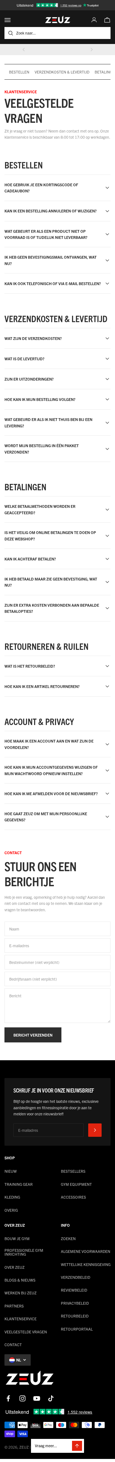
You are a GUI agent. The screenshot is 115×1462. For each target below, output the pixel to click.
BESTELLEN (19, 71)
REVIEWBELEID (74, 1290)
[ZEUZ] (29, 1379)
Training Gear (18, 1184)
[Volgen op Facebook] (8, 1398)
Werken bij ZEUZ (20, 1293)
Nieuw (10, 1171)
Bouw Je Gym (17, 1238)
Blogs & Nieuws (19, 1280)
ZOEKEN (68, 1238)
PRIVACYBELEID (75, 1303)
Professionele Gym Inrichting (23, 1252)
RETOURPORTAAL (77, 1329)
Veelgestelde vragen (25, 1332)
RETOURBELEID (74, 1316)
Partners (14, 1306)
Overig (11, 1210)
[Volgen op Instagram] (22, 1398)
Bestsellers (73, 1171)
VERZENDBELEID (75, 1277)
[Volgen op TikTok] (51, 1398)
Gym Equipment (76, 1184)
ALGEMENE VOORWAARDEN (85, 1251)
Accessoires (73, 1197)
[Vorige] (23, 49)
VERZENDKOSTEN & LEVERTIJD (62, 71)
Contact (13, 1344)
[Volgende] (91, 49)
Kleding (12, 1197)
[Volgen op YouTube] (36, 1398)
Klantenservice (20, 1319)
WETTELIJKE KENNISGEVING (86, 1264)
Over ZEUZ (14, 1267)
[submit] (95, 1130)
